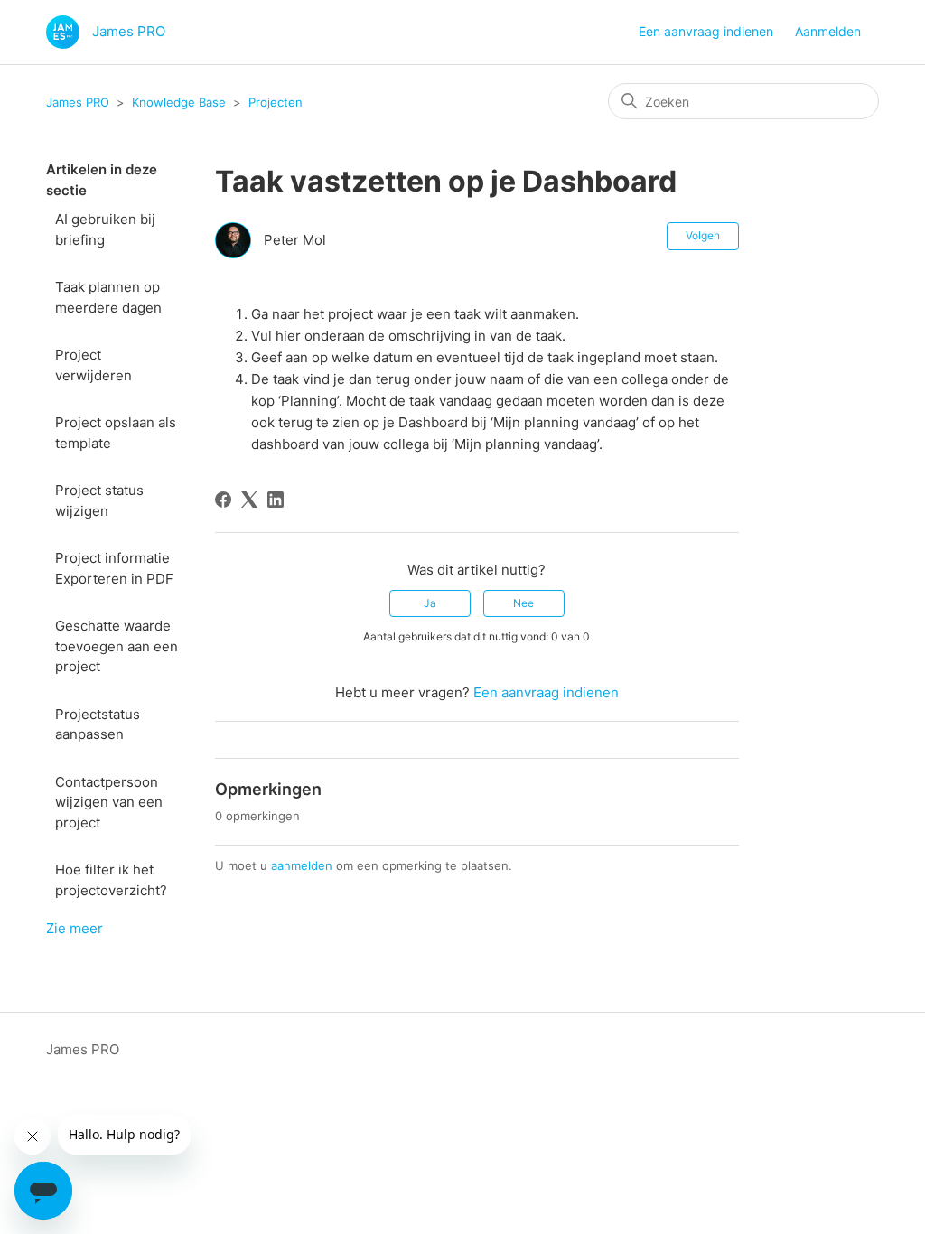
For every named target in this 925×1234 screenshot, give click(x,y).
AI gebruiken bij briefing (105, 229)
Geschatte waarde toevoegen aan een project (116, 646)
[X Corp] (249, 499)
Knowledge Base (179, 102)
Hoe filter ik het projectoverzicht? (111, 880)
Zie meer (74, 928)
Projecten (275, 102)
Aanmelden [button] (828, 31)
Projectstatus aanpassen (97, 724)
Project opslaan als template (115, 433)
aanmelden (301, 865)
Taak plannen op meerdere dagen (108, 297)
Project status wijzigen (99, 500)
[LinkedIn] (275, 499)
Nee (523, 603)
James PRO (77, 102)
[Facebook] (223, 499)
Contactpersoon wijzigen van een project (109, 802)
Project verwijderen (93, 365)
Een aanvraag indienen (706, 31)
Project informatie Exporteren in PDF (116, 568)
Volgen (703, 235)
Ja (430, 603)
